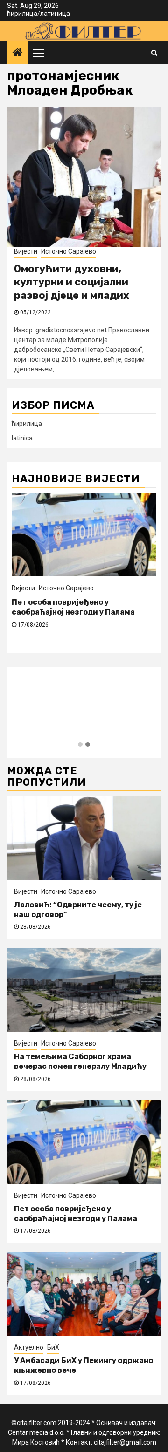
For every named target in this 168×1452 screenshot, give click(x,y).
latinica (22, 438)
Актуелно (28, 1347)
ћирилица (22, 13)
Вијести (25, 251)
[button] (80, 745)
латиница (55, 13)
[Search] (154, 52)
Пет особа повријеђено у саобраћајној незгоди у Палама (73, 607)
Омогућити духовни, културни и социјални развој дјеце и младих (71, 282)
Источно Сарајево (68, 251)
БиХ (53, 1347)
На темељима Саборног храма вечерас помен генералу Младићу (80, 1061)
